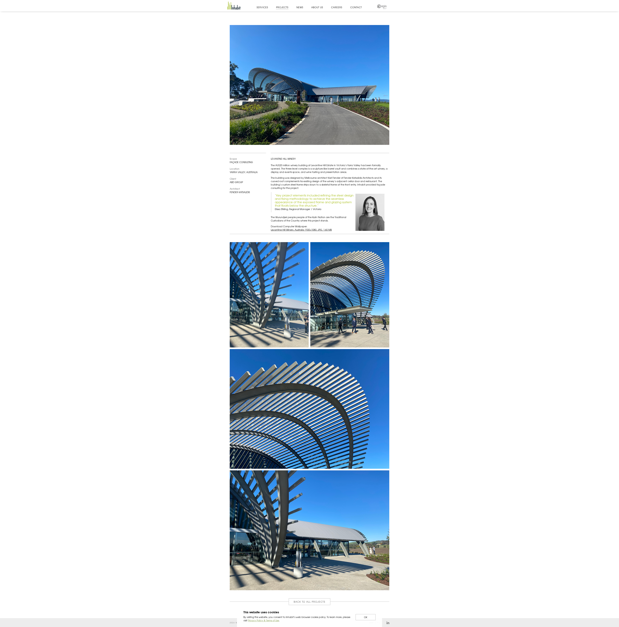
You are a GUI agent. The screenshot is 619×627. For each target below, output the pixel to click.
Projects (282, 7)
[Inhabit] (234, 6)
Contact (356, 7)
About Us (317, 7)
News (299, 7)
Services (262, 7)
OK (365, 617)
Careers (336, 7)
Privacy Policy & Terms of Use (263, 620)
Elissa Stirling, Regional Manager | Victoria (298, 209)
